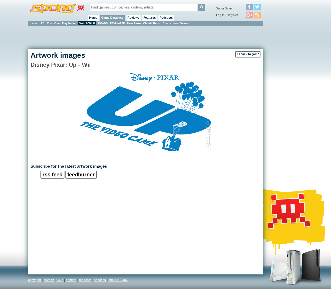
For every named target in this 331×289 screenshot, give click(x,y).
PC (43, 23)
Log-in (220, 15)
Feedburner (81, 175)
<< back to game (247, 54)
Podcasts (166, 17)
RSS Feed (52, 175)
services (100, 280)
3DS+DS (102, 23)
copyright (34, 280)
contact (71, 280)
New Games (181, 23)
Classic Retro (151, 23)
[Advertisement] (285, 99)
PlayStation (69, 23)
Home (93, 17)
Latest (35, 23)
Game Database (112, 17)
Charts (167, 23)
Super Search (225, 8)
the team (85, 280)
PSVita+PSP (117, 23)
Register (232, 15)
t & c (59, 280)
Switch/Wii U (87, 23)
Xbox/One (53, 23)
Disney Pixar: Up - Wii (61, 64)
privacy (49, 280)
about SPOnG (118, 280)
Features (149, 17)
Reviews (133, 17)
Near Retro (134, 23)
